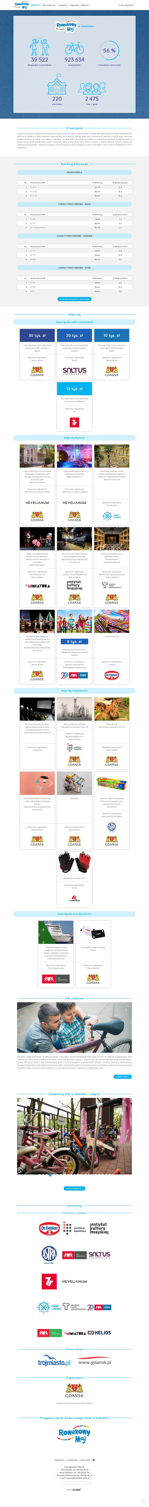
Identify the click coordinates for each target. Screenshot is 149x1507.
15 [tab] (88, 1175)
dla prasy (85, 1460)
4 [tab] (50, 1175)
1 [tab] (39, 1175)
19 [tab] (102, 1175)
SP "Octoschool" (38, 227)
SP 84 (32, 259)
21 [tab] (109, 1175)
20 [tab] (106, 1175)
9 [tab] (67, 1175)
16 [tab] (92, 1175)
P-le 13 (33, 196)
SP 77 (32, 255)
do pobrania (126, 5)
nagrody (74, 5)
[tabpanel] (74, 1136)
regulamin (59, 1460)
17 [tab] (95, 1175)
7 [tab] (60, 1175)
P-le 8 (33, 187)
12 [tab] (78, 1175)
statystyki (72, 1460)
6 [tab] (57, 1175)
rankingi (62, 5)
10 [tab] (71, 1175)
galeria (85, 5)
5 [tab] (53, 1175)
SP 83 (32, 223)
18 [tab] (99, 1175)
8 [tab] (64, 1175)
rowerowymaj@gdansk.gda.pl (74, 1478)
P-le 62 (33, 191)
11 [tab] (74, 1175)
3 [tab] (46, 1175)
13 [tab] (81, 1175)
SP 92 (32, 283)
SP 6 (32, 291)
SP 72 (32, 251)
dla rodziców (49, 5)
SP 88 (32, 219)
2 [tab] (43, 1175)
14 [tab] (85, 1175)
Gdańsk (35, 5)
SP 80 (32, 287)
